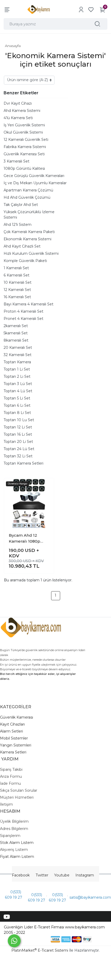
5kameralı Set (16, 333)
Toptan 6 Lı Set (17, 405)
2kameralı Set (16, 326)
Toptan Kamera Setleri (23, 463)
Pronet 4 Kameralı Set (23, 318)
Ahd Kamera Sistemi (22, 110)
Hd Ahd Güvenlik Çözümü (27, 197)
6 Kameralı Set (16, 275)
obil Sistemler (16, 738)
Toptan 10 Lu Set (19, 420)
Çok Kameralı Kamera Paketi (29, 231)
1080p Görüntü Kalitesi (24, 168)
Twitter (42, 875)
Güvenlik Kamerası (16, 717)
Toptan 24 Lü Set (19, 448)
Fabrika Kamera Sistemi (25, 146)
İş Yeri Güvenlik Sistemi (24, 125)
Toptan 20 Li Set (18, 441)
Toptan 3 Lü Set (18, 383)
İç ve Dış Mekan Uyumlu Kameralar (35, 183)
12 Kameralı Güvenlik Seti (26, 139)
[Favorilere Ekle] (46, 486)
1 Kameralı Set (16, 268)
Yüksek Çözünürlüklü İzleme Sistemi (29, 215)
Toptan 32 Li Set (18, 456)
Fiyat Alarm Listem (17, 856)
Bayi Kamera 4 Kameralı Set (28, 304)
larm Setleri (13, 731)
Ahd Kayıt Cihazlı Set (22, 246)
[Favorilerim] (91, 9)
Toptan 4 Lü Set (18, 391)
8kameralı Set (16, 340)
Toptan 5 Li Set (17, 398)
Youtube (61, 875)
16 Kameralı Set (17, 297)
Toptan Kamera (17, 362)
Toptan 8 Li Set (17, 412)
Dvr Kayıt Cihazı (18, 103)
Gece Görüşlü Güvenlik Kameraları (34, 175)
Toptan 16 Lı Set (18, 434)
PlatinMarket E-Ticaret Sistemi (39, 950)
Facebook (21, 875)
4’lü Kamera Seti (18, 117)
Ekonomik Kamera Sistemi (27, 239)
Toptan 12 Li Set (18, 427)
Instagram (84, 875)
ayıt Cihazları (14, 724)
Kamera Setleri (13, 752)
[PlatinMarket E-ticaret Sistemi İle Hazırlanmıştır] (33, 939)
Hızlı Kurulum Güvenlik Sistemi (31, 253)
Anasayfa (13, 45)
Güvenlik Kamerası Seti (24, 154)
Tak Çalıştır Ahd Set (21, 204)
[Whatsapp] (14, 940)
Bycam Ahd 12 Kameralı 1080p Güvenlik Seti (24, 538)
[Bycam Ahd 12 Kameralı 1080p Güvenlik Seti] (29, 503)
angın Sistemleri (16, 745)
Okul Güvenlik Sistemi (23, 132)
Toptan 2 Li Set (17, 376)
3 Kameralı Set (16, 161)
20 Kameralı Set (18, 347)
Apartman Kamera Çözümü (28, 190)
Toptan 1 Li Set (17, 369)
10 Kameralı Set (17, 282)
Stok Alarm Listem (17, 842)
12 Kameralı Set (17, 289)
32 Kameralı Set (17, 354)
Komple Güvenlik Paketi (25, 260)
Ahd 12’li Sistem (17, 224)
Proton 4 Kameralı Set (23, 311)
